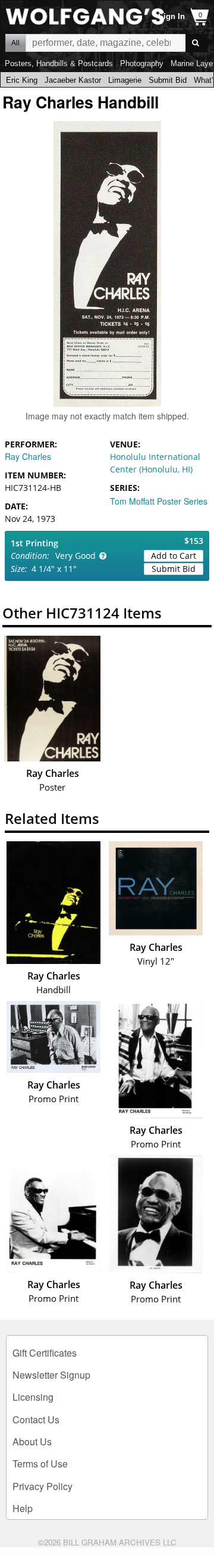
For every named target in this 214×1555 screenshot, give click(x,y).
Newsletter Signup (51, 1375)
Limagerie (124, 80)
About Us (32, 1441)
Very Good (75, 555)
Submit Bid (168, 80)
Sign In (171, 16)
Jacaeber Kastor (73, 80)
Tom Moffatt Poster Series (158, 501)
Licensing (33, 1397)
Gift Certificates (44, 1353)
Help (22, 1508)
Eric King (21, 80)
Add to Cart (173, 555)
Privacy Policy (42, 1486)
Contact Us (35, 1419)
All (15, 43)
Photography (141, 63)
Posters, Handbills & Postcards (59, 63)
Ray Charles (28, 456)
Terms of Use (40, 1463)
